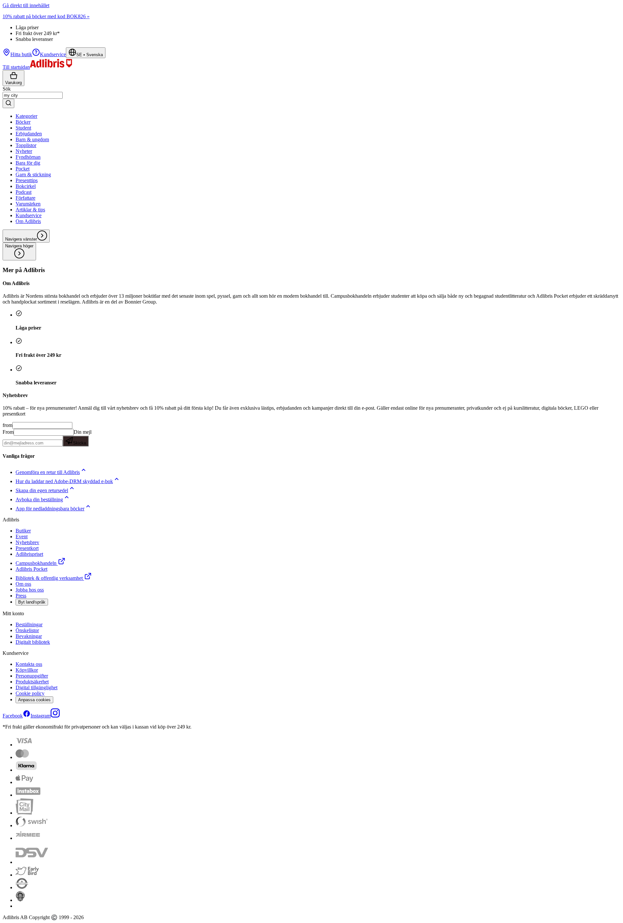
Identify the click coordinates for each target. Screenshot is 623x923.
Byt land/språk (31, 602)
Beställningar (29, 624)
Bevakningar (29, 636)
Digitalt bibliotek (33, 642)
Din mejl (82, 437)
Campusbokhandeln (36, 563)
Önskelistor (27, 630)
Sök (7, 89)
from (7, 425)
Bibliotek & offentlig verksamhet (49, 578)
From (8, 432)
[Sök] (8, 103)
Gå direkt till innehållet (26, 5)
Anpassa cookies (34, 699)
